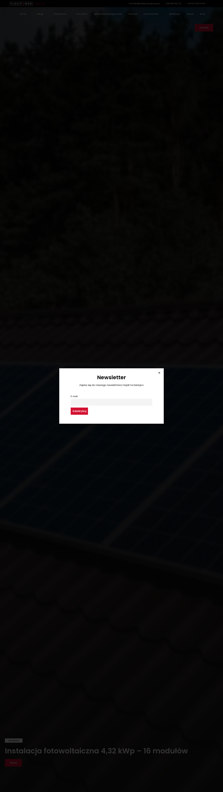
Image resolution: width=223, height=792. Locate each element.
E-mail (74, 396)
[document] (111, 396)
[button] (159, 373)
